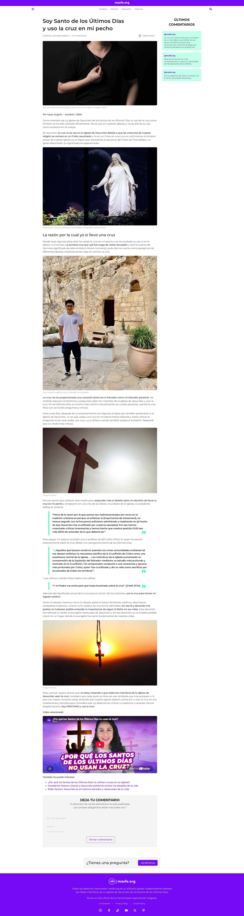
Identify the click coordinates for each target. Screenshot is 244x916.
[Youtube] (126, 910)
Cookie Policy (139, 903)
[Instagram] (100, 910)
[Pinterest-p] (144, 910)
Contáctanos (104, 903)
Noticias (114, 9)
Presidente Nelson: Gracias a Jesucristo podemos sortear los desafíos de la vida (93, 785)
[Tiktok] (118, 910)
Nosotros (139, 9)
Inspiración (126, 9)
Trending (103, 9)
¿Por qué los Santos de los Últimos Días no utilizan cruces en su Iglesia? (89, 782)
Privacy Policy (121, 903)
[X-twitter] (135, 910)
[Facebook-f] (109, 910)
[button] (32, 9)
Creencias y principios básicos (56, 36)
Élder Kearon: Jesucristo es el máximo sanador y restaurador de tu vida (88, 789)
